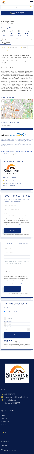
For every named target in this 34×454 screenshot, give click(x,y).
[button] (31, 7)
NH (13, 151)
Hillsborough (20, 151)
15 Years (14, 311)
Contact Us (6, 185)
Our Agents (13, 185)
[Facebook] (3, 432)
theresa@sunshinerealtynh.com (16, 397)
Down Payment (8, 321)
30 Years (7, 311)
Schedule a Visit (23, 243)
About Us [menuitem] (5, 421)
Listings (8, 151)
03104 (5, 154)
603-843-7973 (18, 13)
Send (12, 289)
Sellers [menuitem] (3, 415)
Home (3, 151)
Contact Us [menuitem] (5, 424)
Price (5, 316)
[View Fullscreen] (3, 107)
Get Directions (17, 129)
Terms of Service (14, 295)
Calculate (17, 335)
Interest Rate (7, 326)
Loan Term (6, 307)
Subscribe (12, 230)
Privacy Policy (19, 225)
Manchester (28, 151)
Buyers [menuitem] (4, 418)
